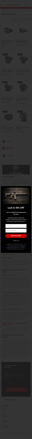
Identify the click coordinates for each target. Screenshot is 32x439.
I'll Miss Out (16, 240)
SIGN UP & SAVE (16, 235)
